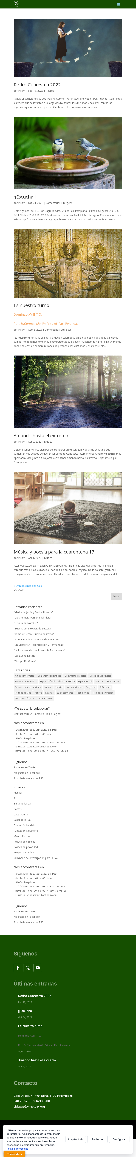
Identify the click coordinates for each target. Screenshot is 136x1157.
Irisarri (21, 90)
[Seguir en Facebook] (18, 968)
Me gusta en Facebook (27, 772)
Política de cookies (24, 841)
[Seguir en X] (28, 968)
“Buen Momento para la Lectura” (33, 628)
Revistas (49, 692)
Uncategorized (45, 698)
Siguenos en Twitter (25, 767)
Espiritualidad (85, 681)
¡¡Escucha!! (25, 197)
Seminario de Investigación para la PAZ (36, 858)
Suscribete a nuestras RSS (28, 778)
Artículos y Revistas (24, 675)
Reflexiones (105, 687)
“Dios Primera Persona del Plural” (33, 617)
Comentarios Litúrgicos (59, 203)
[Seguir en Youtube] (37, 968)
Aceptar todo (76, 1139)
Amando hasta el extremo (41, 435)
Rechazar (97, 1139)
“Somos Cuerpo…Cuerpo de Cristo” (34, 634)
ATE (16, 798)
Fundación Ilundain (24, 825)
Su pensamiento (65, 692)
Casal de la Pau (22, 819)
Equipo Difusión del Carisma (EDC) (57, 681)
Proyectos (91, 687)
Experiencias (113, 681)
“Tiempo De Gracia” (25, 661)
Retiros (50, 90)
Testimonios (83, 692)
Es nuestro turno (46, 314)
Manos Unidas (22, 836)
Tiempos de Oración (103, 692)
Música (48, 441)
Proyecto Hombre (24, 852)
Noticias (59, 687)
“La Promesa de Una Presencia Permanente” (39, 650)
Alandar (18, 792)
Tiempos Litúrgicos (24, 698)
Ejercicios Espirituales (100, 675)
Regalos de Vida (23, 692)
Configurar (119, 1139)
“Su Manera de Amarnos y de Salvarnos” (37, 639)
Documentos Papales (75, 675)
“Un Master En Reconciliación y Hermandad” (39, 644)
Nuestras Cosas (74, 687)
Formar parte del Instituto (28, 687)
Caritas (18, 809)
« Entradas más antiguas (28, 585)
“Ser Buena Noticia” (25, 655)
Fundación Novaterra (26, 830)
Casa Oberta (21, 814)
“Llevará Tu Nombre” (26, 623)
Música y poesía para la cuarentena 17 (54, 552)
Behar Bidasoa (22, 803)
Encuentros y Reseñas (26, 681)
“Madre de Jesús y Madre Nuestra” (33, 612)
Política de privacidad (26, 847)
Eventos (99, 681)
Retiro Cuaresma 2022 (37, 84)
